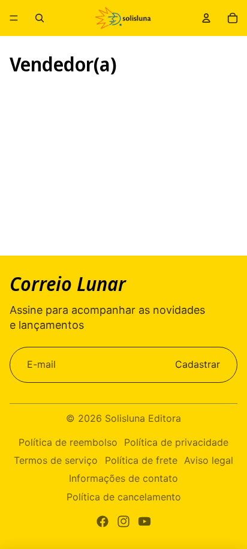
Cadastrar (197, 364)
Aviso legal (208, 460)
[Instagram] (123, 521)
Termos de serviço (56, 460)
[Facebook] (102, 521)
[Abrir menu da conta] (206, 18)
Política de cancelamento (124, 497)
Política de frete (141, 460)
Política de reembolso (68, 442)
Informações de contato (123, 478)
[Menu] (14, 18)
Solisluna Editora (143, 418)
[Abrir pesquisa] (39, 18)
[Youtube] (144, 521)
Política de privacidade (176, 442)
